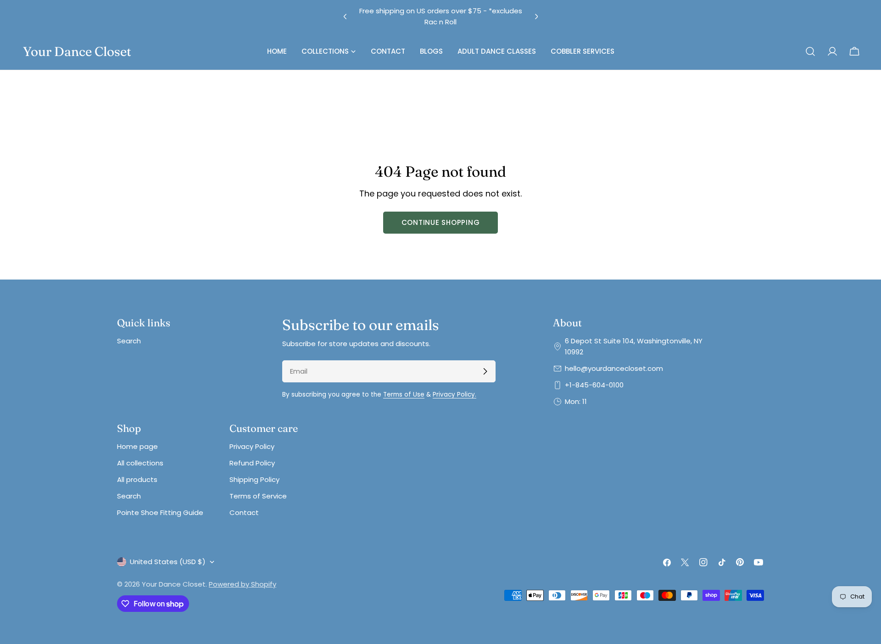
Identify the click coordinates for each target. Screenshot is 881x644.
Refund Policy (252, 463)
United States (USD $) (168, 561)
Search (129, 341)
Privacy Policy (251, 446)
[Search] (810, 51)
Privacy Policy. (454, 394)
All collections (140, 463)
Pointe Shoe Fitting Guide (160, 512)
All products (137, 479)
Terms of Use (403, 394)
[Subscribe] (485, 371)
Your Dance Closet (77, 51)
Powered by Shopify (242, 584)
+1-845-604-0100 (594, 385)
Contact (244, 512)
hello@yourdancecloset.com (614, 368)
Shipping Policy (254, 479)
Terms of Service (258, 496)
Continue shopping (440, 222)
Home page (137, 446)
